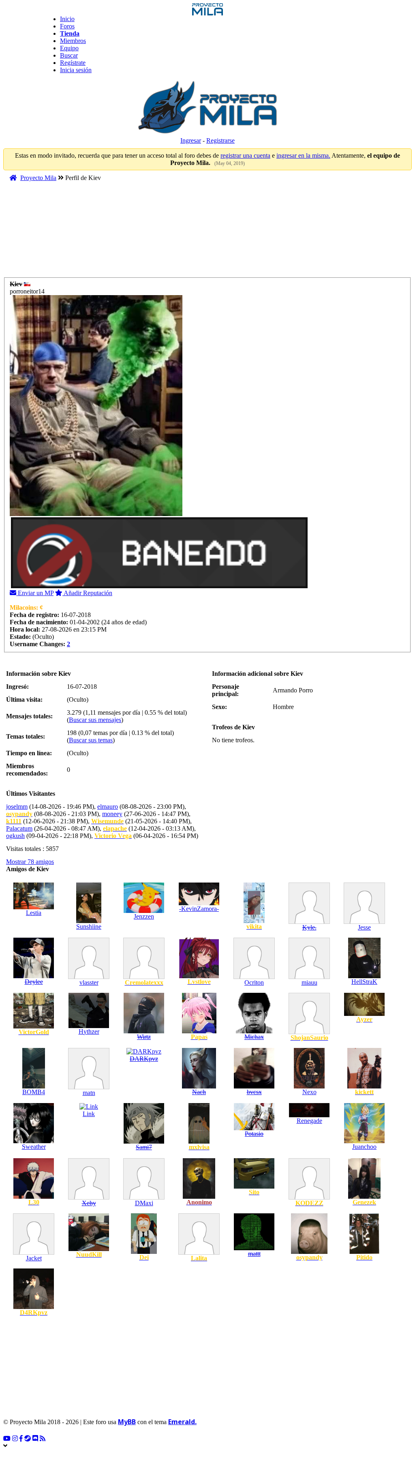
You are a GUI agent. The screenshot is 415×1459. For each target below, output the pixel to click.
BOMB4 (33, 1091)
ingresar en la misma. (303, 155)
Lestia (33, 912)
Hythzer (89, 1031)
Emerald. (182, 1421)
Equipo (69, 48)
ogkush (15, 835)
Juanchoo (364, 1146)
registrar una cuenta (245, 155)
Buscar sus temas (91, 740)
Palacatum (19, 828)
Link (89, 1113)
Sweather (34, 1146)
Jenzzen (144, 916)
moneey (112, 813)
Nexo (309, 1091)
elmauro (107, 806)
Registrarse (220, 140)
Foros (67, 26)
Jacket (34, 1258)
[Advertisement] (158, 233)
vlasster (88, 982)
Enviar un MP (34, 592)
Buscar (69, 55)
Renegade (309, 1120)
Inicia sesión (76, 69)
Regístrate (73, 62)
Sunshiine (88, 926)
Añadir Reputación (87, 592)
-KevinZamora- (199, 908)
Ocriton (254, 982)
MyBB (127, 1421)
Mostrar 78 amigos (30, 861)
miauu (309, 982)
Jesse (364, 927)
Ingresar (190, 140)
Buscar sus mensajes (95, 719)
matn (89, 1092)
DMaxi (144, 1203)
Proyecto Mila (38, 177)
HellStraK (364, 981)
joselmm (17, 806)
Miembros (73, 40)
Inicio (67, 18)
